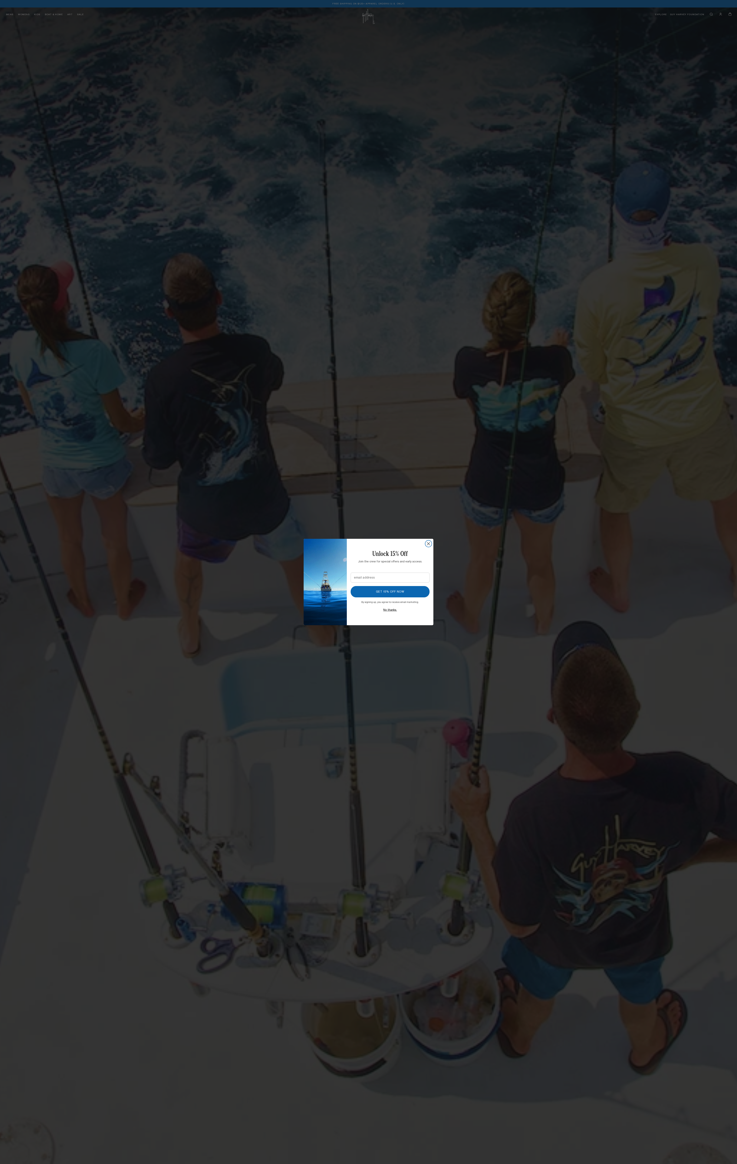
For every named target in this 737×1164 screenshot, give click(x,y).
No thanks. (390, 610)
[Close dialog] (428, 543)
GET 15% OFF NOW (390, 591)
